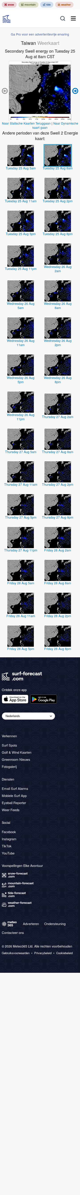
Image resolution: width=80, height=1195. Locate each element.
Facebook (9, 831)
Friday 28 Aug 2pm (57, 616)
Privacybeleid (43, 953)
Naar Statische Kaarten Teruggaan (26, 123)
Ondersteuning (55, 923)
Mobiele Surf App (14, 795)
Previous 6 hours (5, 91)
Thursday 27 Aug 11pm (20, 550)
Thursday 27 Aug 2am (57, 416)
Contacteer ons (13, 932)
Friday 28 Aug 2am (57, 550)
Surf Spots (9, 745)
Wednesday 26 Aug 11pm (20, 416)
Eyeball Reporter (14, 802)
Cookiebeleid (64, 953)
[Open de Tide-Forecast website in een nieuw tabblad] (46, 5)
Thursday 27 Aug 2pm (57, 484)
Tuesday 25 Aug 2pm (58, 201)
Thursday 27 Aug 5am (20, 452)
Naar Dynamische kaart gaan (55, 125)
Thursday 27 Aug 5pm (20, 517)
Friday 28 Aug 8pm (57, 648)
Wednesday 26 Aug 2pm (58, 342)
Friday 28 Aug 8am (57, 583)
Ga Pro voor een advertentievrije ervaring (40, 34)
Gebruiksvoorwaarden (16, 953)
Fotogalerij (9, 766)
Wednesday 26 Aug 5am (20, 305)
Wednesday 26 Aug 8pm (58, 379)
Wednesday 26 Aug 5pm (20, 379)
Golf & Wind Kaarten (16, 752)
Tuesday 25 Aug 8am (58, 168)
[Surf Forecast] (7, 18)
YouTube (8, 853)
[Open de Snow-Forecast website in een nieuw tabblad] (9, 5)
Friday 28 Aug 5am (20, 583)
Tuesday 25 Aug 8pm (58, 234)
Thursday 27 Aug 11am (20, 484)
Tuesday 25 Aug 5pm (21, 234)
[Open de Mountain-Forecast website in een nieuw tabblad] (28, 5)
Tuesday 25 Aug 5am (21, 168)
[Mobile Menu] (73, 18)
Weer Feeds (11, 809)
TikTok (7, 846)
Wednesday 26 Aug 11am (20, 342)
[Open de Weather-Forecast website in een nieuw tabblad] (64, 5)
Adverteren (31, 923)
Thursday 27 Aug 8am (57, 452)
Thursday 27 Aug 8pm (57, 517)
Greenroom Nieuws (16, 759)
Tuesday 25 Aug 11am (21, 201)
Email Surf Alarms (15, 788)
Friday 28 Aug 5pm (20, 648)
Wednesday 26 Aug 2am (58, 268)
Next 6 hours (74, 91)
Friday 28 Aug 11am (20, 616)
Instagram (9, 838)
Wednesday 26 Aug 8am (58, 305)
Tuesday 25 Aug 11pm (21, 268)
